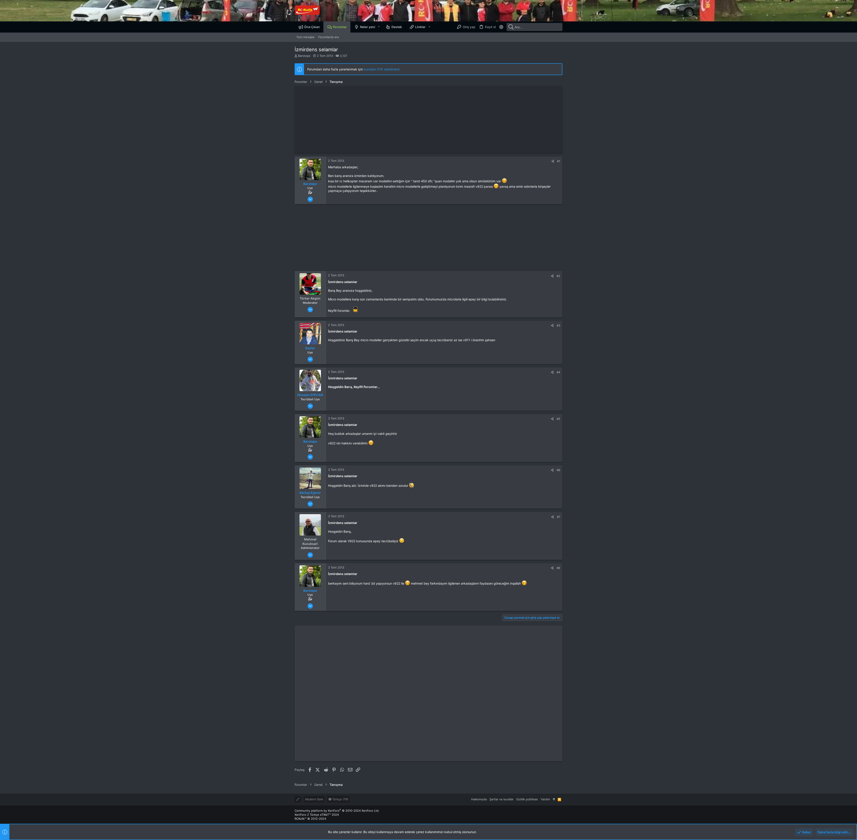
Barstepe (304, 56)
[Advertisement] (428, 119)
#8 (558, 568)
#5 (558, 419)
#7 (558, 517)
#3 (558, 325)
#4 (558, 372)
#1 (558, 161)
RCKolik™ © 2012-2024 (310, 818)
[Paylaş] (552, 161)
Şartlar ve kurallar (501, 799)
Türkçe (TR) (339, 799)
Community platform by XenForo (337, 810)
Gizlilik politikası (527, 799)
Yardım (545, 799)
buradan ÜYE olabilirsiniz (382, 69)
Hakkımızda (479, 799)
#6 (558, 470)
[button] (379, 27)
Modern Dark (314, 799)
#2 (558, 276)
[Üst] (553, 799)
